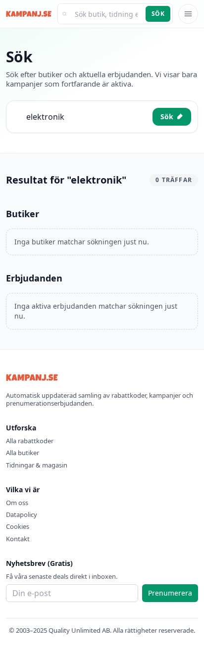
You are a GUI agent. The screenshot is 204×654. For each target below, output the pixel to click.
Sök (158, 13)
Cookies (17, 526)
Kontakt (18, 538)
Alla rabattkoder (29, 440)
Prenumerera (170, 593)
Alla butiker (22, 452)
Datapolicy (21, 514)
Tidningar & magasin (36, 465)
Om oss (17, 502)
